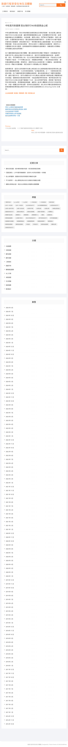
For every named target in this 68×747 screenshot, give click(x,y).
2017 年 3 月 (9, 704)
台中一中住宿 (8, 205)
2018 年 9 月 (9, 638)
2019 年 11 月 (10, 584)
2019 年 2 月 (9, 619)
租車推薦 (8, 285)
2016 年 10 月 (10, 724)
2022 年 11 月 (10, 444)
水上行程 (8, 273)
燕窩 (26, 93)
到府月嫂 (51, 202)
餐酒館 (16, 93)
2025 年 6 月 (9, 331)
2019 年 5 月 (9, 607)
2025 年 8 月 (9, 323)
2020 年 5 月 (9, 560)
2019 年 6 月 (9, 603)
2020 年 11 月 (10, 537)
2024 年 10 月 (10, 354)
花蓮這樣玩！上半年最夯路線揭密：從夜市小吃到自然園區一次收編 (26, 172)
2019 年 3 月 (9, 615)
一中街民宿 (43, 202)
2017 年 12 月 (10, 669)
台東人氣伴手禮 (9, 208)
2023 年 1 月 (9, 436)
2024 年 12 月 (10, 346)
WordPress (64, 744)
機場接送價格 (8, 224)
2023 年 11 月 (10, 397)
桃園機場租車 (30, 221)
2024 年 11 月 (10, 350)
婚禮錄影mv (35, 214)
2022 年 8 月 (9, 455)
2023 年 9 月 (9, 405)
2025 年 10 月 (10, 315)
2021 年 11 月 (10, 490)
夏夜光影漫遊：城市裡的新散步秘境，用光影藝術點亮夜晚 (23, 169)
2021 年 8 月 (9, 502)
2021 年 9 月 (9, 498)
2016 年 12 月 (10, 716)
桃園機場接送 (20, 221)
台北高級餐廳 (9, 93)
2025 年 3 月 (9, 339)
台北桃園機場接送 (42, 205)
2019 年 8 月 (9, 595)
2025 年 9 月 (9, 319)
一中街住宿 (33, 202)
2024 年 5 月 (9, 374)
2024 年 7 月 (9, 366)
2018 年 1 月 (9, 665)
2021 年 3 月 (9, 521)
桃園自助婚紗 (41, 221)
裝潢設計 (12, 11)
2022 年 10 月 (10, 448)
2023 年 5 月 (9, 420)
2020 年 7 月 (9, 553)
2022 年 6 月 (9, 463)
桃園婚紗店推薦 (9, 221)
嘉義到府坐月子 (9, 211)
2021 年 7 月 (9, 506)
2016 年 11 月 (10, 720)
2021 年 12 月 (10, 486)
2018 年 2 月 (9, 662)
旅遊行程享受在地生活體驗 (16, 3)
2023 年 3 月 (9, 428)
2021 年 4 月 (9, 518)
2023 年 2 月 (9, 432)
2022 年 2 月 (9, 479)
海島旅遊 (8, 277)
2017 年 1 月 (9, 712)
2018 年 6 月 (9, 646)
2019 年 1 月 (9, 623)
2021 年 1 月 (9, 529)
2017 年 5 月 (9, 697)
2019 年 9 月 (9, 592)
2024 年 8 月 (9, 362)
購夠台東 (53, 224)
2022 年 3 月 (9, 475)
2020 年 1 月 (9, 576)
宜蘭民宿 (49, 214)
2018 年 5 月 (9, 650)
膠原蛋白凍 (31, 93)
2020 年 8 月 (9, 549)
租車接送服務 (44, 224)
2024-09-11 (9, 22)
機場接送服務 (10, 269)
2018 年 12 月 (10, 627)
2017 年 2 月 (9, 708)
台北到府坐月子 (30, 205)
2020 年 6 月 (9, 557)
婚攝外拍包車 (8, 214)
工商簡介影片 (19, 218)
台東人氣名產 (20, 208)
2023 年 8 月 (9, 409)
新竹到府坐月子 (43, 218)
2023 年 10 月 (10, 401)
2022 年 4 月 (9, 471)
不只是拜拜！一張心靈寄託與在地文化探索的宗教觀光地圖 (23, 180)
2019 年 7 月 (9, 599)
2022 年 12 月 (10, 440)
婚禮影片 (18, 214)
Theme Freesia (52, 744)
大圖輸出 (50, 211)
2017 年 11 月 (10, 673)
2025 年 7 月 (9, 327)
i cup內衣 (25, 202)
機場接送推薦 (19, 224)
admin (11, 29)
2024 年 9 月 (9, 358)
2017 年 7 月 (9, 689)
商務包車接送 (56, 208)
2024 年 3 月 (9, 381)
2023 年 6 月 (9, 416)
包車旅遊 (8, 250)
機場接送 (50, 221)
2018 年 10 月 (10, 634)
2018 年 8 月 (9, 642)
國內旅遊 (8, 254)
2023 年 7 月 (9, 413)
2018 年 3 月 (9, 658)
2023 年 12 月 (10, 393)
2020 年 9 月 (9, 545)
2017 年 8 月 (9, 685)
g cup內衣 (16, 202)
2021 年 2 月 (9, 525)
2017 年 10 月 (10, 677)
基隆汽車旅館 (41, 211)
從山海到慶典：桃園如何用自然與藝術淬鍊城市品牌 (21, 176)
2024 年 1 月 (9, 389)
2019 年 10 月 (10, 588)
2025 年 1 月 (9, 343)
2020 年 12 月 (10, 533)
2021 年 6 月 (9, 510)
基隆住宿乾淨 (20, 211)
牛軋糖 (28, 224)
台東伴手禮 (30, 208)
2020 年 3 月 (9, 568)
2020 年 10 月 (10, 541)
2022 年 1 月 (9, 483)
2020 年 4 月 (9, 564)
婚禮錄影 (26, 214)
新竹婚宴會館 (53, 218)
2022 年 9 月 (9, 451)
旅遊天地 (20, 11)
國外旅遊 (8, 258)
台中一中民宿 (19, 205)
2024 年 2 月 (9, 385)
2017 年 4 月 (9, 700)
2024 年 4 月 (9, 378)
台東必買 (47, 208)
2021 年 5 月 (9, 514)
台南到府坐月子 (54, 205)
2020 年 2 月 (9, 572)
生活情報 (27, 11)
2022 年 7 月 (9, 459)
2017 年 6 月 (9, 693)
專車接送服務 (8, 218)
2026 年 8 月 (9, 308)
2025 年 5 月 (9, 335)
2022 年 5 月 (9, 467)
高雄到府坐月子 (9, 227)
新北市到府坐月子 (30, 218)
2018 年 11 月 (10, 630)
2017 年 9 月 (9, 681)
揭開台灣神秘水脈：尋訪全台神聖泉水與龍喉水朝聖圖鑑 (22, 184)
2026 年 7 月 (9, 311)
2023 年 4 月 (9, 424)
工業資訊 (5, 11)
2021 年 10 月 (10, 494)
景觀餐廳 (21, 93)
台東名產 (38, 208)
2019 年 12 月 (10, 580)
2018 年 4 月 (9, 654)
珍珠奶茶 (35, 224)
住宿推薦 (8, 246)
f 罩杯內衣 (8, 202)
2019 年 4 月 (9, 611)
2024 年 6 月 (9, 370)
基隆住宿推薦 (30, 211)
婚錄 (43, 214)
